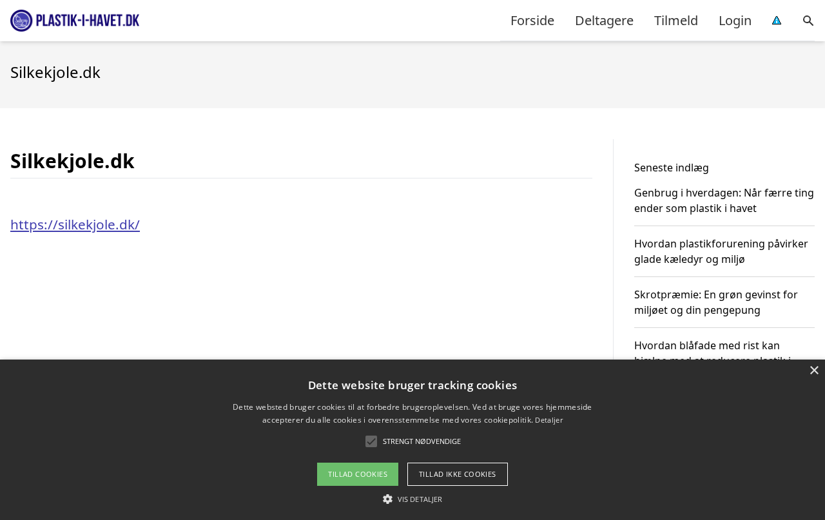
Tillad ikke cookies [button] (457, 474)
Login (735, 20)
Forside (532, 20)
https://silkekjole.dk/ (75, 224)
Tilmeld (676, 20)
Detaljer (548, 420)
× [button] (814, 371)
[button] (412, 498)
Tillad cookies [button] (357, 474)
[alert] (412, 440)
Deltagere (604, 20)
